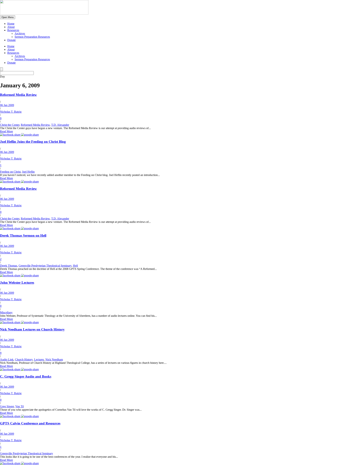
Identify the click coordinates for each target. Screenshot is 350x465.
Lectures (39, 359)
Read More (6, 131)
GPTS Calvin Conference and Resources (30, 423)
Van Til (19, 406)
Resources (13, 30)
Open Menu (7, 17)
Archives (20, 33)
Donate (11, 40)
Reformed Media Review (18, 95)
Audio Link (6, 359)
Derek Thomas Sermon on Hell (23, 235)
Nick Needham (54, 359)
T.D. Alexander (60, 124)
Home (10, 23)
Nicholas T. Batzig (11, 111)
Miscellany (6, 312)
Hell (75, 265)
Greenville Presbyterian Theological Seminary (45, 265)
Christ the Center (9, 124)
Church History (24, 359)
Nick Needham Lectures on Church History (32, 329)
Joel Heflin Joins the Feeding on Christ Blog (33, 142)
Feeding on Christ (10, 171)
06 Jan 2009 (7, 105)
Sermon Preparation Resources (32, 36)
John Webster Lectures (17, 282)
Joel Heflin (28, 171)
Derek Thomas (8, 265)
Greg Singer (7, 406)
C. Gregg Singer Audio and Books (25, 376)
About (11, 26)
